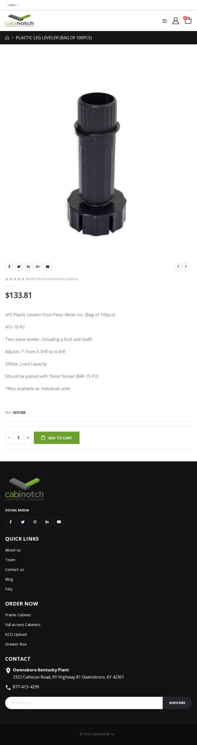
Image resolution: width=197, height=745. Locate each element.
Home (7, 37)
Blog (9, 579)
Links (12, 5)
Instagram (35, 522)
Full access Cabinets (23, 624)
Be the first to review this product (51, 278)
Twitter (19, 266)
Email (47, 266)
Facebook (9, 266)
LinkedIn (28, 266)
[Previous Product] (178, 266)
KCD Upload (16, 634)
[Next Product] (185, 266)
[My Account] (175, 20)
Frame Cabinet (18, 614)
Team (10, 559)
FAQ (9, 588)
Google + (38, 266)
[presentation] (11, 156)
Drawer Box (16, 644)
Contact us (14, 569)
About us (13, 549)
